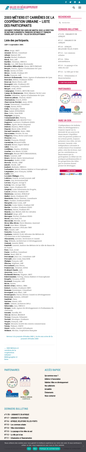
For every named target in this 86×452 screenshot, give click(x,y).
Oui (29, 449)
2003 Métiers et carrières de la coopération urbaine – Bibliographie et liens (11, 353)
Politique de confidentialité (49, 449)
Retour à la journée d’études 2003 (20, 336)
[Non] (83, 446)
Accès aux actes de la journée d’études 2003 (37, 337)
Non (35, 449)
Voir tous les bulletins (68, 82)
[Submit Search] (60, 22)
